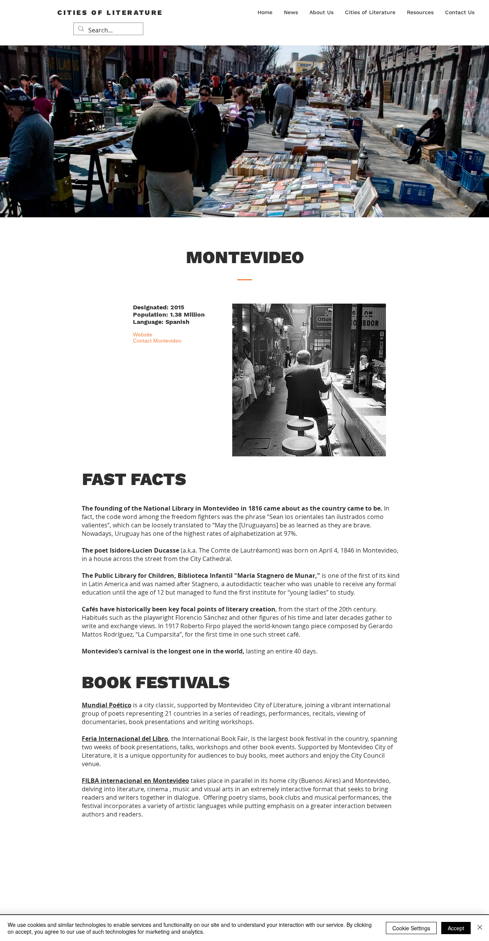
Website (142, 334)
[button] (321, 12)
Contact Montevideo (157, 341)
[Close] (479, 928)
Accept (456, 928)
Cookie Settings (411, 928)
